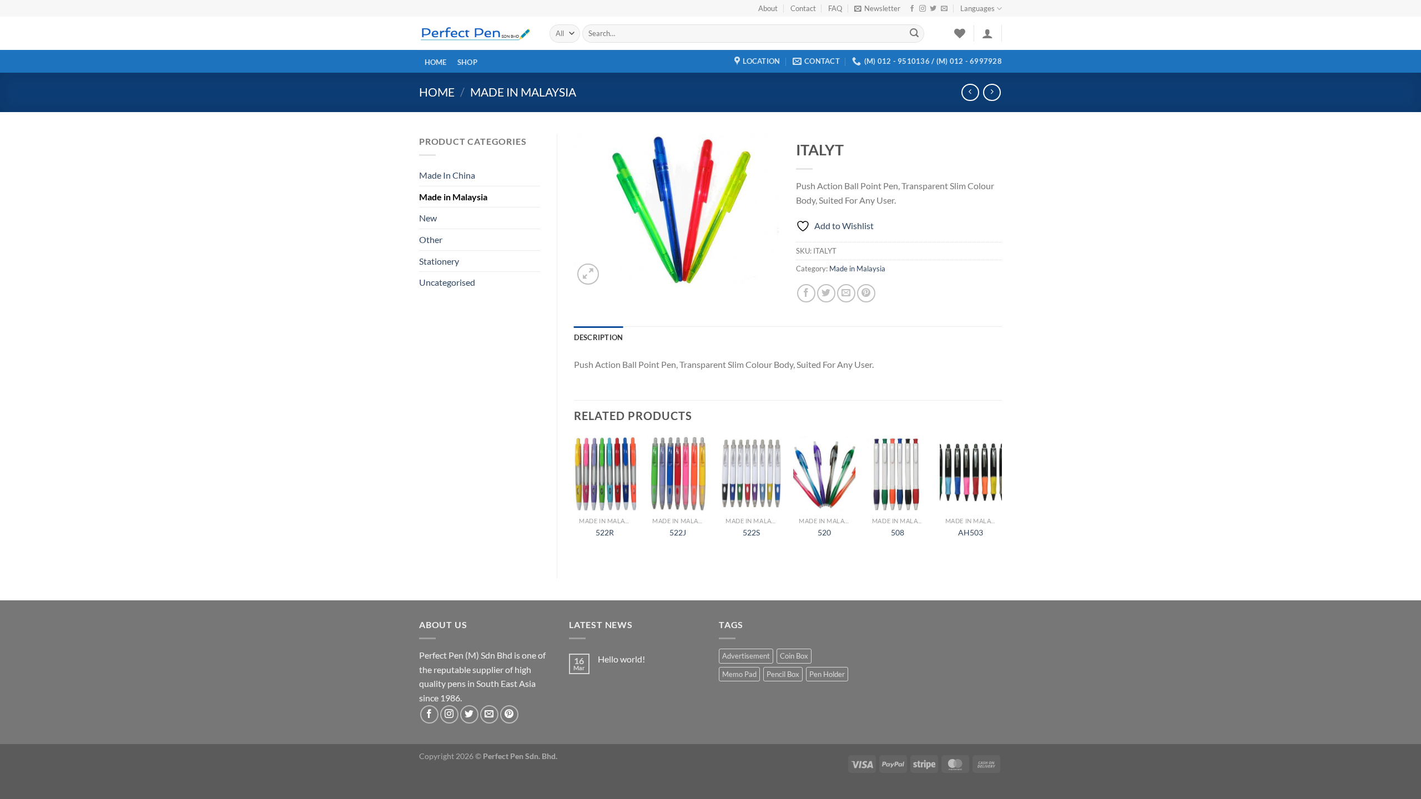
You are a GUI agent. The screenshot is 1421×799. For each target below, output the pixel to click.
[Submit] (914, 33)
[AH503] (971, 474)
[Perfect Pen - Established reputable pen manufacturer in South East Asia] (476, 33)
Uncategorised (447, 282)
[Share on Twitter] (826, 293)
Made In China (447, 175)
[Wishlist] (959, 33)
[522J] (678, 474)
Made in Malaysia (523, 92)
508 (897, 532)
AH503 (970, 532)
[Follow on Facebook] (912, 9)
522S (751, 532)
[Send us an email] (944, 9)
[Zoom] (588, 274)
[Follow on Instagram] (922, 9)
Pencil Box (783, 674)
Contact (803, 8)
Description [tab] (598, 337)
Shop (467, 62)
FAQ (835, 8)
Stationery (439, 261)
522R (605, 532)
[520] (824, 474)
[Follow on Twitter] (933, 9)
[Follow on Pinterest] (509, 714)
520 (824, 532)
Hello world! (621, 659)
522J (677, 532)
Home (437, 92)
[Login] (987, 33)
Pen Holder (827, 674)
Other (430, 239)
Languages (977, 8)
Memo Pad (739, 674)
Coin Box (794, 655)
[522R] (604, 474)
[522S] (751, 474)
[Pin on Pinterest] (866, 293)
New (428, 218)
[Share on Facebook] (806, 293)
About (768, 8)
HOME (436, 62)
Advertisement (746, 655)
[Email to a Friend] (846, 293)
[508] (897, 474)
